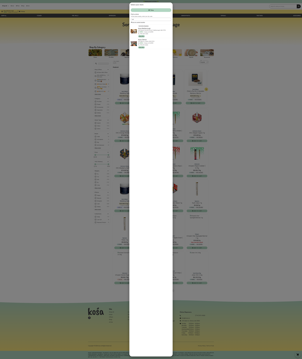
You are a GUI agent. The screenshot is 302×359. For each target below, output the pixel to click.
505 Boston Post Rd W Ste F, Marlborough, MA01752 (152, 30)
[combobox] (149, 19)
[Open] (170, 19)
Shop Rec (141, 36)
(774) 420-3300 (144, 33)
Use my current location (138, 22)
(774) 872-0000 (144, 45)
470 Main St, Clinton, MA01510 (146, 41)
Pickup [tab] (152, 10)
